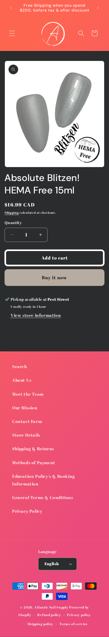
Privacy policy (79, 614)
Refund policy (49, 614)
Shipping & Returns (33, 448)
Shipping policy (40, 624)
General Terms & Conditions (42, 497)
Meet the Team (28, 394)
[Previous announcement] (11, 8)
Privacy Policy (27, 511)
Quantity (13, 222)
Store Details (26, 435)
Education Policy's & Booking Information (43, 480)
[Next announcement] (97, 8)
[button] (12, 33)
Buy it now (54, 277)
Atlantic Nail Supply (51, 607)
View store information (36, 315)
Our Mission (25, 408)
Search (19, 366)
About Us (21, 380)
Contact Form (27, 421)
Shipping (12, 212)
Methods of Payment (33, 462)
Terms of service (73, 624)
